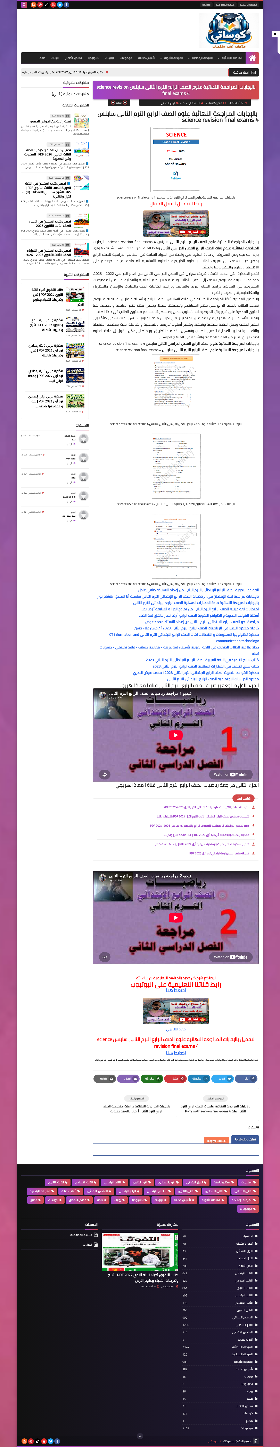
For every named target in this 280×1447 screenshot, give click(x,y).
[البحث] (24, 5)
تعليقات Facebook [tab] (245, 1139)
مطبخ (33, 1200)
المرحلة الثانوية (173, 57)
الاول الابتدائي (194, 1182)
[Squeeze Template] (256, 1441)
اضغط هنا (176, 990)
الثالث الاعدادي (84, 1182)
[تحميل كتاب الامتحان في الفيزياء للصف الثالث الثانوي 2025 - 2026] (81, 250)
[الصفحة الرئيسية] (252, 58)
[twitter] (60, 5)
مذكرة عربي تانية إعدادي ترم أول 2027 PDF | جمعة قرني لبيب (45, 376)
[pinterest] (40, 5)
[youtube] (53, 5)
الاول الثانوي (140, 1182)
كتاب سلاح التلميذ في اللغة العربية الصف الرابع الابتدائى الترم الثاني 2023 (202, 659)
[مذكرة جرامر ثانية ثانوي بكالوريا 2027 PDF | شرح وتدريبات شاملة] (75, 324)
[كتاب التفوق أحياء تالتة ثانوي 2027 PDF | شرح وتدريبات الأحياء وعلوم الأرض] (75, 294)
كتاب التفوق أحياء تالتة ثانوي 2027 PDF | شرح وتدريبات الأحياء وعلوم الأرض (125, 72)
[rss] (33, 5)
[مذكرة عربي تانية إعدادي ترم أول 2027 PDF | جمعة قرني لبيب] (75, 375)
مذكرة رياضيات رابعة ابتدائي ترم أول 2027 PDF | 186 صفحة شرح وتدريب (206, 835)
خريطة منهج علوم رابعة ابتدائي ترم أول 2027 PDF (219, 853)
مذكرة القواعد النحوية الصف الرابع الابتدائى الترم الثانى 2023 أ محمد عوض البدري (196, 672)
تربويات (109, 57)
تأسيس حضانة (146, 57)
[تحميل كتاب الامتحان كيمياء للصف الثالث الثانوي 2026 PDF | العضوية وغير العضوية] (81, 149)
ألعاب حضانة (68, 1191)
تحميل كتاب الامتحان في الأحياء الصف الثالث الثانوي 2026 (50, 223)
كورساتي (213, 1441)
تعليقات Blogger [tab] (216, 1140)
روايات (55, 57)
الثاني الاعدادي (214, 1191)
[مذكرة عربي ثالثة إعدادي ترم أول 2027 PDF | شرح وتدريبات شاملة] (75, 350)
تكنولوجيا (93, 57)
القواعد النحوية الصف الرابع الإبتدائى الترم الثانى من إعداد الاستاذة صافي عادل (198, 590)
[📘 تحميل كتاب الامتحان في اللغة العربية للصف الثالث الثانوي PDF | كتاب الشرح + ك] (81, 183)
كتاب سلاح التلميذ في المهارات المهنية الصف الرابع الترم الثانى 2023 (206, 666)
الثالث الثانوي (56, 1182)
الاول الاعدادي (166, 1182)
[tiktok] (47, 5)
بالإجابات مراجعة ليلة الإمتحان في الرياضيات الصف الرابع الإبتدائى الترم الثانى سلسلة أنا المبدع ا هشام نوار (178, 596)
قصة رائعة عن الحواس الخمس (50, 121)
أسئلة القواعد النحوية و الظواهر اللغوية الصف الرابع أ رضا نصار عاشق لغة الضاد (199, 615)
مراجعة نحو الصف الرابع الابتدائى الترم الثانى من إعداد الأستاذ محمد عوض (202, 621)
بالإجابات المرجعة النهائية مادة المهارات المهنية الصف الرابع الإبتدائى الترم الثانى (196, 602)
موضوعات (126, 57)
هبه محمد (70, 436)
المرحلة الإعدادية (202, 57)
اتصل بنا (206, 4)
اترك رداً (69, 444)
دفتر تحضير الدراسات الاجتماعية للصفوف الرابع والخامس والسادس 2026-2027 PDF (199, 825)
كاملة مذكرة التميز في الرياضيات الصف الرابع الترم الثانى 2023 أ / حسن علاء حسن (196, 628)
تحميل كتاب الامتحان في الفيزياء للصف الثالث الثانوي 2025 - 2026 (48, 252)
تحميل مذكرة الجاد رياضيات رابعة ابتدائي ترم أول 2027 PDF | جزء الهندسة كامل (202, 844)
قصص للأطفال (73, 57)
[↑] (140, 1436)
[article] (136, 1104)
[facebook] (66, 5)
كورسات (53, 1200)
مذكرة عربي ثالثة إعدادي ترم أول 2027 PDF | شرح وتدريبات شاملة (45, 350)
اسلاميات (246, 1182)
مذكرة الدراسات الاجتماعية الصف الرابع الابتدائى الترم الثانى (213, 679)
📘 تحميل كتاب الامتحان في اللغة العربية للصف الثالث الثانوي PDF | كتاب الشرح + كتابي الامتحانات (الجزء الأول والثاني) (46, 189)
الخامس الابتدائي (157, 1191)
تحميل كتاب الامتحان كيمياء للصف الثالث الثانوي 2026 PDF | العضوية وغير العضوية (47, 154)
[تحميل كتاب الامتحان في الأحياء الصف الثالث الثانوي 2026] (81, 220)
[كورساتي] (229, 30)
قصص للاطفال (77, 1200)
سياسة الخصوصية (225, 4)
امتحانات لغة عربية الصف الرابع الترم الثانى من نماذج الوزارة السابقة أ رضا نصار (199, 609)
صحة (42, 57)
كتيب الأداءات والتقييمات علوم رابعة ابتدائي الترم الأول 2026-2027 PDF (206, 807)
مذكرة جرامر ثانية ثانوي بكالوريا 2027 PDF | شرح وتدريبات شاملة (46, 325)
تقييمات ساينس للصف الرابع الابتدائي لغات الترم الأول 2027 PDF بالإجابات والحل (202, 816)
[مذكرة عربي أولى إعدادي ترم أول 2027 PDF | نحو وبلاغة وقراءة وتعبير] (75, 401)
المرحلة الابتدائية (232, 57)
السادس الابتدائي (97, 1191)
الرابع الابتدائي (168, 103)
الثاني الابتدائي (243, 1191)
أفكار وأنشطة (222, 1182)
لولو (73, 455)
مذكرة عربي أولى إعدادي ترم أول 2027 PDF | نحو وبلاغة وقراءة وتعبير (45, 401)
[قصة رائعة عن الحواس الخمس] (81, 120)
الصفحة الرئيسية (248, 4)
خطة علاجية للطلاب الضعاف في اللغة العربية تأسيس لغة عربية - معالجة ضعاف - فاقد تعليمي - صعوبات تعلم (179, 650)
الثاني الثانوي (186, 1191)
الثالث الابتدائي (113, 1182)
